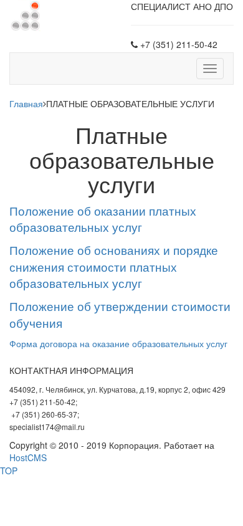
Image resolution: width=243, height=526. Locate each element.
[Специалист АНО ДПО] (24, 14)
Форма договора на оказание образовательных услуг (118, 343)
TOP (8, 470)
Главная (26, 103)
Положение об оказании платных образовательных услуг (102, 219)
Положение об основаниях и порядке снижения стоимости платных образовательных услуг (113, 266)
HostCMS (28, 457)
